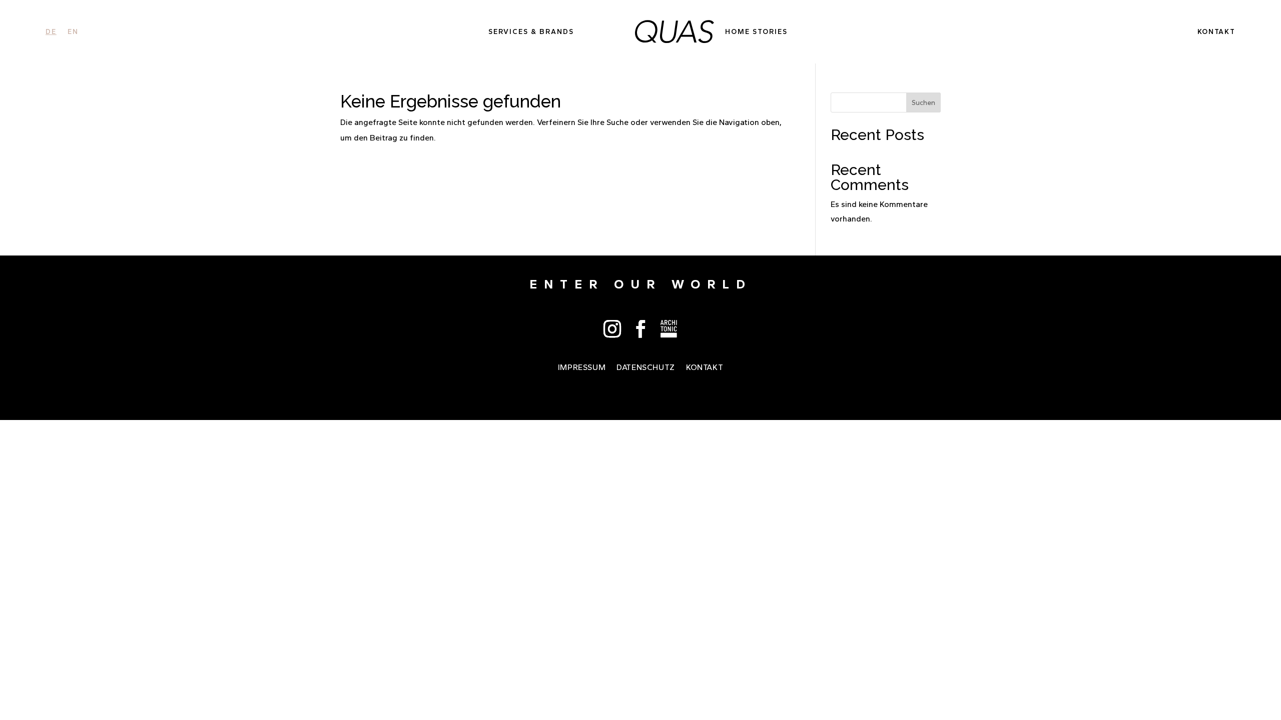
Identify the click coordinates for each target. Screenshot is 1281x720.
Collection (669, 329)
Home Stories (756, 32)
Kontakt (1216, 32)
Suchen (923, 102)
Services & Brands (531, 32)
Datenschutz (645, 368)
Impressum (581, 368)
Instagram (612, 329)
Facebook (641, 329)
